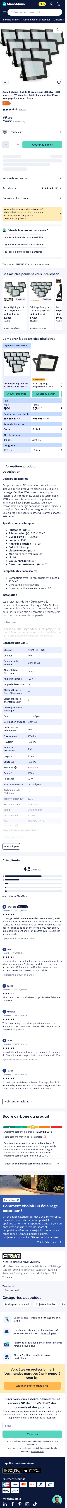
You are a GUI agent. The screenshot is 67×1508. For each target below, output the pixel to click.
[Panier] (58, 4)
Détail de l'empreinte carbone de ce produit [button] (28, 1163)
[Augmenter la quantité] (18, 144)
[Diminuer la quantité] (5, 144)
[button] (15, 767)
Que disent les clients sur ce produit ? (25, 244)
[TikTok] (34, 1504)
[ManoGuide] (57, 1500)
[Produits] (4, 12)
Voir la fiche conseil (47, 1242)
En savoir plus (37, 1451)
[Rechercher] (11, 12)
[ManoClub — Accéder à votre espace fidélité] (42, 4)
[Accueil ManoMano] (19, 4)
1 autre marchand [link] (41, 264)
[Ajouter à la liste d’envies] (59, 82)
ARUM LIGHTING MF (21, 264)
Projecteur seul (12, 1290)
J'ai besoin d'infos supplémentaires (23, 251)
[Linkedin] (4, 1504)
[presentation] (58, 1164)
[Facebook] (12, 1504)
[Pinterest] (19, 1504)
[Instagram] (27, 1504)
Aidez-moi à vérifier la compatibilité (24, 237)
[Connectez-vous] (51, 4)
